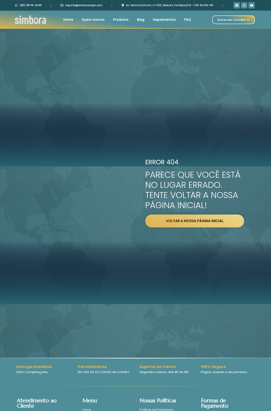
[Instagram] (244, 5)
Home (68, 19)
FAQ (187, 19)
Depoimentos (164, 19)
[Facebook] (237, 5)
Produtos (121, 19)
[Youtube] (251, 5)
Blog (140, 19)
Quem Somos (93, 19)
